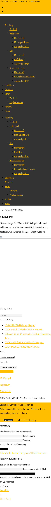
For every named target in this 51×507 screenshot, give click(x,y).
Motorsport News (21, 42)
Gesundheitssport (16, 67)
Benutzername (28, 435)
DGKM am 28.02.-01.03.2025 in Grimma (22, 346)
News (7, 110)
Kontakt (8, 106)
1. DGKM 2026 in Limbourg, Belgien (20, 325)
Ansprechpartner (21, 46)
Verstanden (8, 420)
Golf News (18, 59)
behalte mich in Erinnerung (14, 444)
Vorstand (13, 97)
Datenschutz (5, 391)
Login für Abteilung (6, 371)
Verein (7, 93)
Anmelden (4, 449)
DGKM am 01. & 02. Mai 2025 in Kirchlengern (24, 342)
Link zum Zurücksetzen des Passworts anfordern (18, 473)
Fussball (13, 29)
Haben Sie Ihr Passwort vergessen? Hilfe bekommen (23, 453)
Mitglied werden (16, 102)
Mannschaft (19, 37)
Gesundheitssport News (24, 76)
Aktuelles (9, 89)
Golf (11, 50)
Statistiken (9, 85)
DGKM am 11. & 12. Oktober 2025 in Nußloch (23, 329)
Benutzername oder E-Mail (34, 468)
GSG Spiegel (5, 377)
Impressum (5, 384)
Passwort (26, 440)
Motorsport (14, 33)
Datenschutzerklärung (26, 419)
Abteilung (9, 24)
